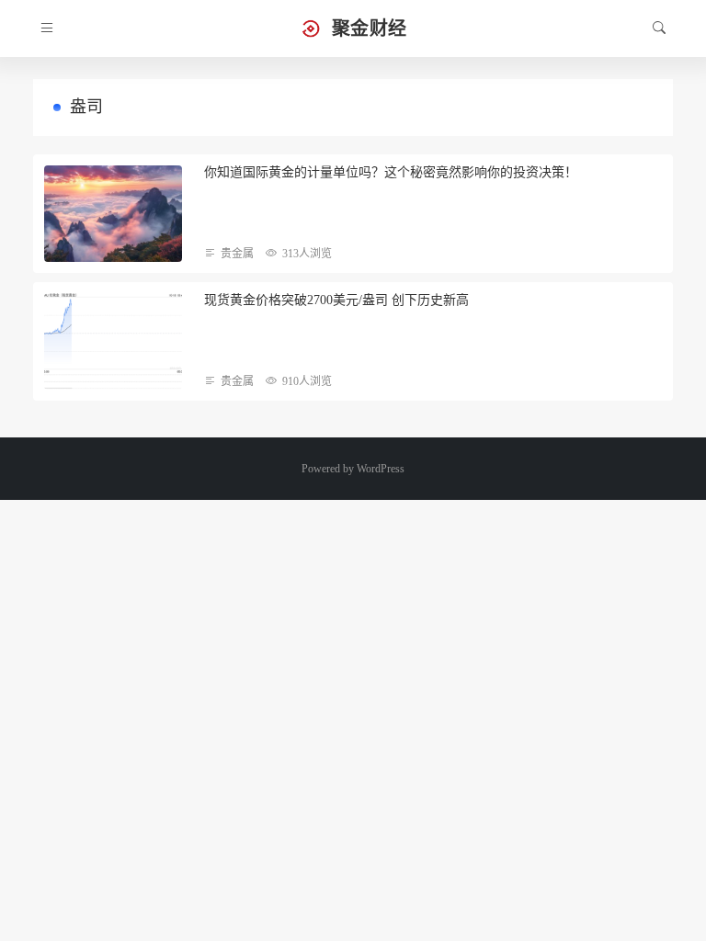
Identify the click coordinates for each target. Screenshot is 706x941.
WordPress (380, 468)
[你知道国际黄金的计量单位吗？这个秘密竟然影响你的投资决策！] (113, 213)
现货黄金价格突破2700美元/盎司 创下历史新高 (336, 300)
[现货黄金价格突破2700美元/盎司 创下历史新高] (113, 341)
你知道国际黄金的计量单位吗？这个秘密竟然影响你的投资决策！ (390, 172)
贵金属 (237, 253)
